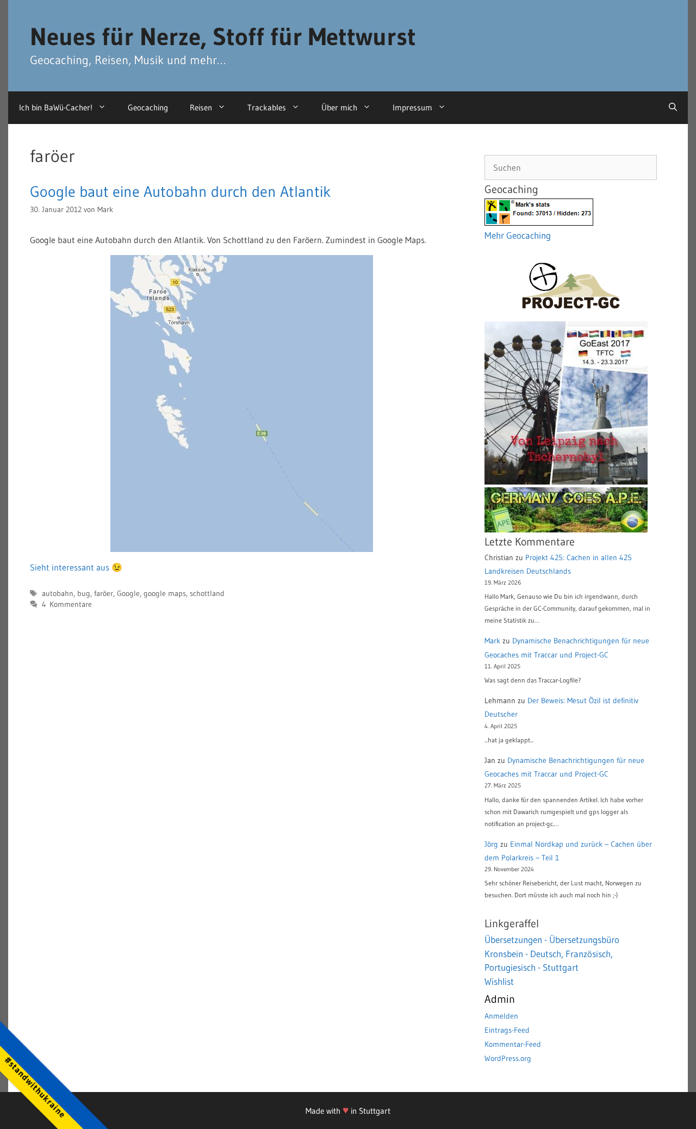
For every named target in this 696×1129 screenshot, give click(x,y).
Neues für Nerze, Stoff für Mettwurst (223, 36)
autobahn (57, 593)
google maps (165, 593)
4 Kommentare (67, 604)
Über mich (339, 107)
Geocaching (148, 107)
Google (128, 593)
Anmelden (501, 1016)
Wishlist (499, 981)
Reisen (201, 107)
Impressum (412, 107)
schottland (207, 593)
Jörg (491, 844)
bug (83, 593)
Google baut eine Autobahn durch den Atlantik (180, 191)
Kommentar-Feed (512, 1044)
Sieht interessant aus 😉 (76, 567)
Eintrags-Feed (507, 1030)
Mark (492, 641)
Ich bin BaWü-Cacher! (55, 107)
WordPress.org (507, 1058)
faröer (103, 593)
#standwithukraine (35, 1087)
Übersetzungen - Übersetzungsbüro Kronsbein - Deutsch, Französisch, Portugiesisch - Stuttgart (551, 953)
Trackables (266, 107)
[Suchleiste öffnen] (673, 107)
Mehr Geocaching (517, 235)
